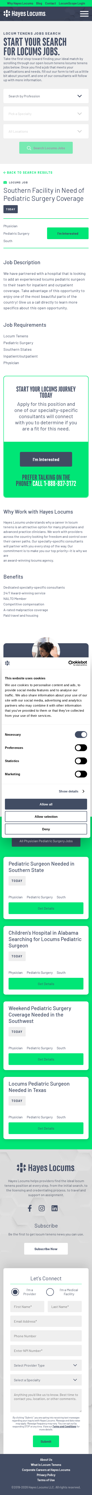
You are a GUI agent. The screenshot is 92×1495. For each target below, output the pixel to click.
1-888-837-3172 (60, 483)
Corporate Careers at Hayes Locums (46, 1470)
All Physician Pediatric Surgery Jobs (46, 841)
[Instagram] (42, 1208)
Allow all (46, 804)
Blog (39, 3)
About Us (46, 1459)
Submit (46, 1441)
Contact (50, 3)
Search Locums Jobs (49, 148)
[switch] (81, 747)
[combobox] (46, 96)
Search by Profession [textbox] (24, 96)
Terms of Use (46, 1480)
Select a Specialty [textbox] (27, 1380)
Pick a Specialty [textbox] (20, 114)
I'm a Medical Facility (69, 1292)
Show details (68, 791)
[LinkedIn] (55, 1208)
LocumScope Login (72, 3)
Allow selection (46, 816)
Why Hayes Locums (20, 3)
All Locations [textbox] (18, 131)
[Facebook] (30, 1208)
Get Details (46, 908)
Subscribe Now (46, 1249)
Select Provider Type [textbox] (29, 1365)
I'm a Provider (29, 1292)
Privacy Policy (46, 1475)
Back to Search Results (29, 172)
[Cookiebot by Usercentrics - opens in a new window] (68, 663)
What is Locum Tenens (46, 1465)
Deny (46, 829)
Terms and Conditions (64, 1426)
